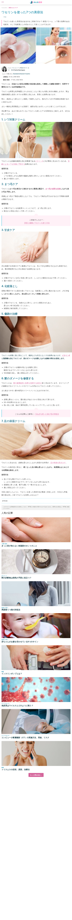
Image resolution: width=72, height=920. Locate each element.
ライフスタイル (5, 703)
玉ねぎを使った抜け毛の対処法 (47, 414)
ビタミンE (66, 355)
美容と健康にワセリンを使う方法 (37, 223)
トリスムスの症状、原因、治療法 (16, 769)
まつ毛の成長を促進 (53, 189)
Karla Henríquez (19, 70)
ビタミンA (39, 161)
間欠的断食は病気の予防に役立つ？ (17, 578)
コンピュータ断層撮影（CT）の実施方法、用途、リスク (25, 737)
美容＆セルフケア (13, 7)
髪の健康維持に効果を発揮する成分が (27, 383)
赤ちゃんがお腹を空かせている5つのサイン (20, 642)
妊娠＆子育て (5, 607)
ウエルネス (4, 7)
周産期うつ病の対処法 (11, 610)
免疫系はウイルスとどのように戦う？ (17, 705)
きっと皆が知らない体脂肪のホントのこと (19, 546)
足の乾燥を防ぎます (58, 463)
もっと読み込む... (36, 775)
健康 (3, 671)
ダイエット (4, 575)
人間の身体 (4, 543)
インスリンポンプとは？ (12, 673)
